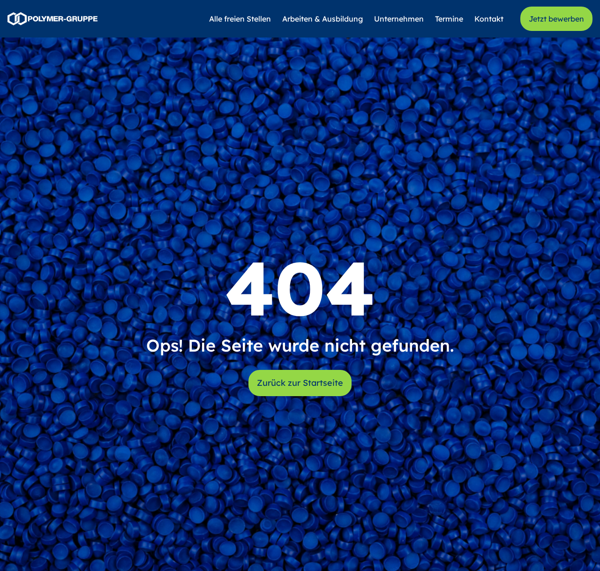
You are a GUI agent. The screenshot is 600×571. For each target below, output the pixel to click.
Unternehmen (399, 18)
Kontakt (488, 18)
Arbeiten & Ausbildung (322, 18)
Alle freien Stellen (240, 18)
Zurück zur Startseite (300, 382)
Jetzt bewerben (556, 18)
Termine (449, 18)
